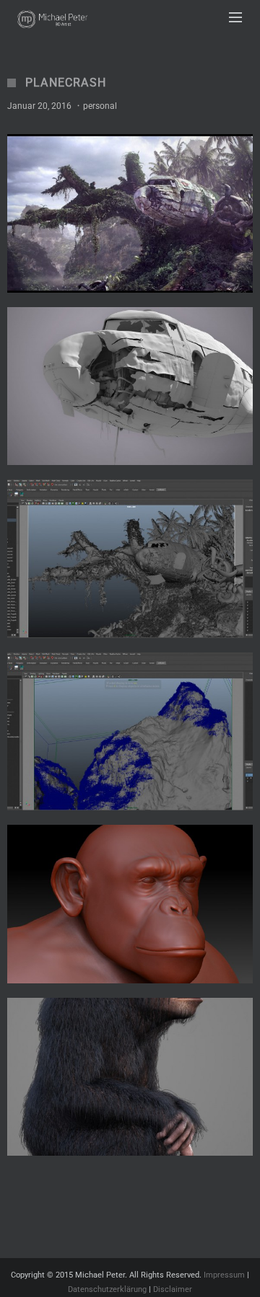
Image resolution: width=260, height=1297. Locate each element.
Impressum (224, 1275)
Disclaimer (172, 1289)
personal (100, 106)
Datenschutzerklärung (107, 1289)
